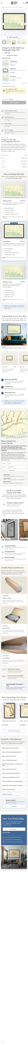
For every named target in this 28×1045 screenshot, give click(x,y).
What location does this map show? (10, 748)
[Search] (24, 3)
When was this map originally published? (11, 752)
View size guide (23, 83)
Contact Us (14, 806)
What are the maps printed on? (9, 769)
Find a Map (14, 829)
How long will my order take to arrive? (11, 777)
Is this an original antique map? (9, 760)
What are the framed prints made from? (11, 773)
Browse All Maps (6, 832)
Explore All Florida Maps (14, 730)
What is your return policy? (8, 789)
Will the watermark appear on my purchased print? (12, 764)
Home (3, 7)
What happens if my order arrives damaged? (12, 785)
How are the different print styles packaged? (12, 781)
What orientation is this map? (9, 756)
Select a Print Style (14, 102)
